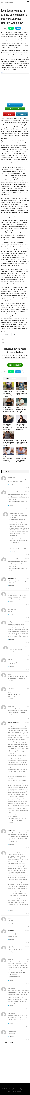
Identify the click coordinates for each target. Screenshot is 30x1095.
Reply (27, 487)
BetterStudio (19, 1091)
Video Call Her (10, 114)
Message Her (23, 114)
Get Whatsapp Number (16, 109)
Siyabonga (10, 830)
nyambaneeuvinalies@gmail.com (20, 501)
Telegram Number (15, 105)
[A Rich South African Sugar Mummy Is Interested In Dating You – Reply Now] (8, 386)
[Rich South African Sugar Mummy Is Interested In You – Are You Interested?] (21, 402)
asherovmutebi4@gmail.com (14, 934)
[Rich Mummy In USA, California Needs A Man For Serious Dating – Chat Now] (8, 402)
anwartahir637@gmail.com (16, 545)
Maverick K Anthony (12, 722)
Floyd (9, 622)
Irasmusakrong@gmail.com (14, 694)
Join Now (15, 5)
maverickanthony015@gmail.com (15, 820)
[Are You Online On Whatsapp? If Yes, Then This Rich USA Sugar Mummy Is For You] (21, 451)
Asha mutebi (10, 578)
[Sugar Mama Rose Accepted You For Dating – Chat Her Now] (21, 386)
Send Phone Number (15, 365)
